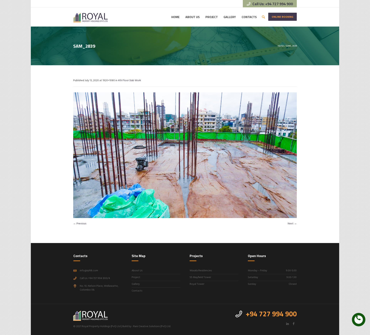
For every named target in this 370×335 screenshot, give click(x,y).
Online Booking (282, 17)
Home (281, 46)
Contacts (137, 291)
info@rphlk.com (89, 270)
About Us (137, 270)
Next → (292, 223)
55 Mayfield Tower (200, 277)
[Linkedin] (287, 323)
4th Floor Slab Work (129, 80)
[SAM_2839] (185, 155)
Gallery (136, 284)
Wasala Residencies (201, 270)
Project (136, 277)
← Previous (79, 223)
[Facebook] (293, 323)
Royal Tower (197, 284)
